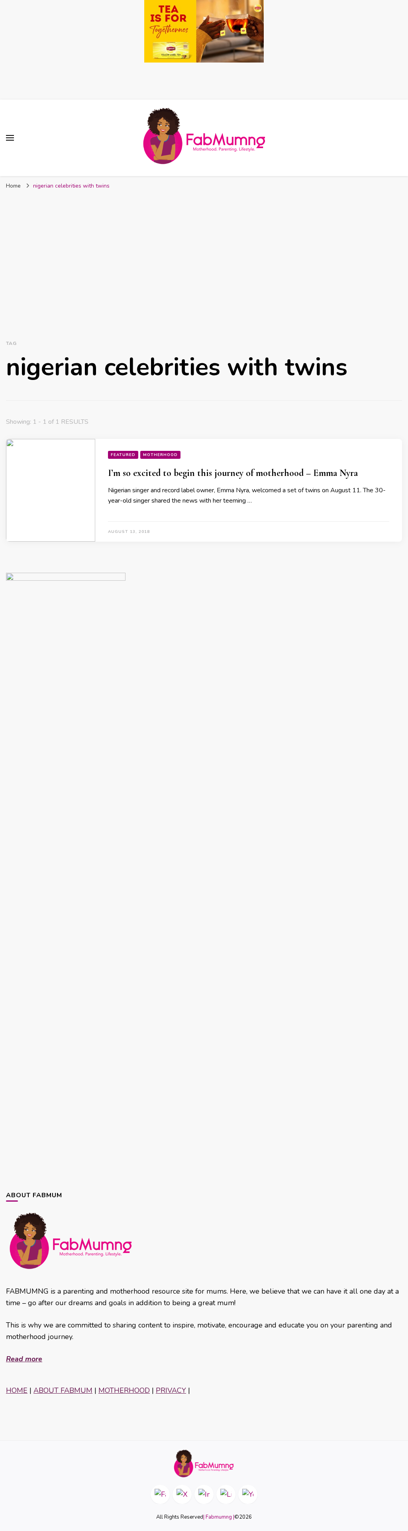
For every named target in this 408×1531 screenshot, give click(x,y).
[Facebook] (160, 1494)
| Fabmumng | (218, 1517)
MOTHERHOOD (124, 1390)
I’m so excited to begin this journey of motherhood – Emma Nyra (233, 473)
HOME (16, 1390)
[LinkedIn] (225, 1494)
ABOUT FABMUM (62, 1390)
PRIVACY (171, 1390)
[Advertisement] (204, 253)
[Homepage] (204, 1463)
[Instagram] (204, 1494)
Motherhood (160, 455)
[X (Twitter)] (182, 1494)
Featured (123, 455)
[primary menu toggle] (10, 138)
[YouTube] (247, 1494)
